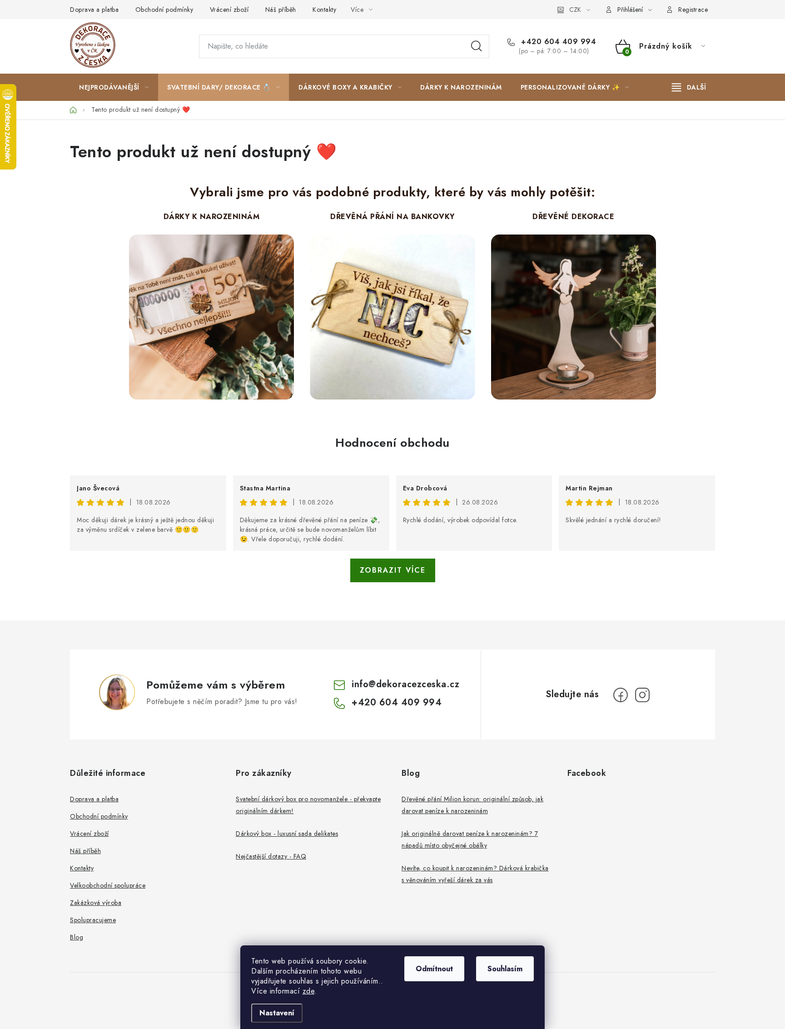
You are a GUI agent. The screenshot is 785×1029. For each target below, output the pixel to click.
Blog (76, 937)
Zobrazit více (393, 570)
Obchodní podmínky (164, 9)
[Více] (689, 87)
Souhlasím (504, 969)
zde (309, 991)
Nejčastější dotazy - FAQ (271, 856)
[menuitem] (114, 87)
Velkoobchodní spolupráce (107, 885)
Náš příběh (280, 9)
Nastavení (276, 1013)
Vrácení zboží (229, 9)
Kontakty (324, 9)
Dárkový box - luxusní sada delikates (287, 833)
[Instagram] (642, 695)
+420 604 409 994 (557, 41)
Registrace (693, 9)
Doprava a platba (94, 9)
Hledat (476, 46)
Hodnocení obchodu (392, 442)
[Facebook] (620, 695)
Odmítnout (434, 969)
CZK (575, 9)
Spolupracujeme (93, 919)
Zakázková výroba (95, 902)
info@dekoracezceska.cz (405, 684)
